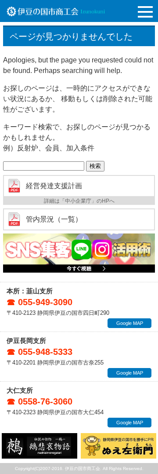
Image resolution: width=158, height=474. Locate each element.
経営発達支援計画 (54, 186)
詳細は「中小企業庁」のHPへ (79, 201)
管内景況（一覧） (54, 219)
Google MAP (129, 323)
